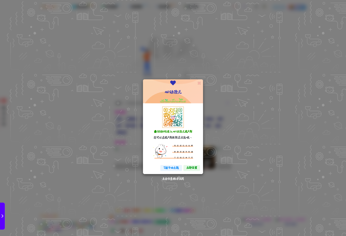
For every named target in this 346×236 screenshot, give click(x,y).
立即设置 (191, 168)
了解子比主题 (171, 168)
